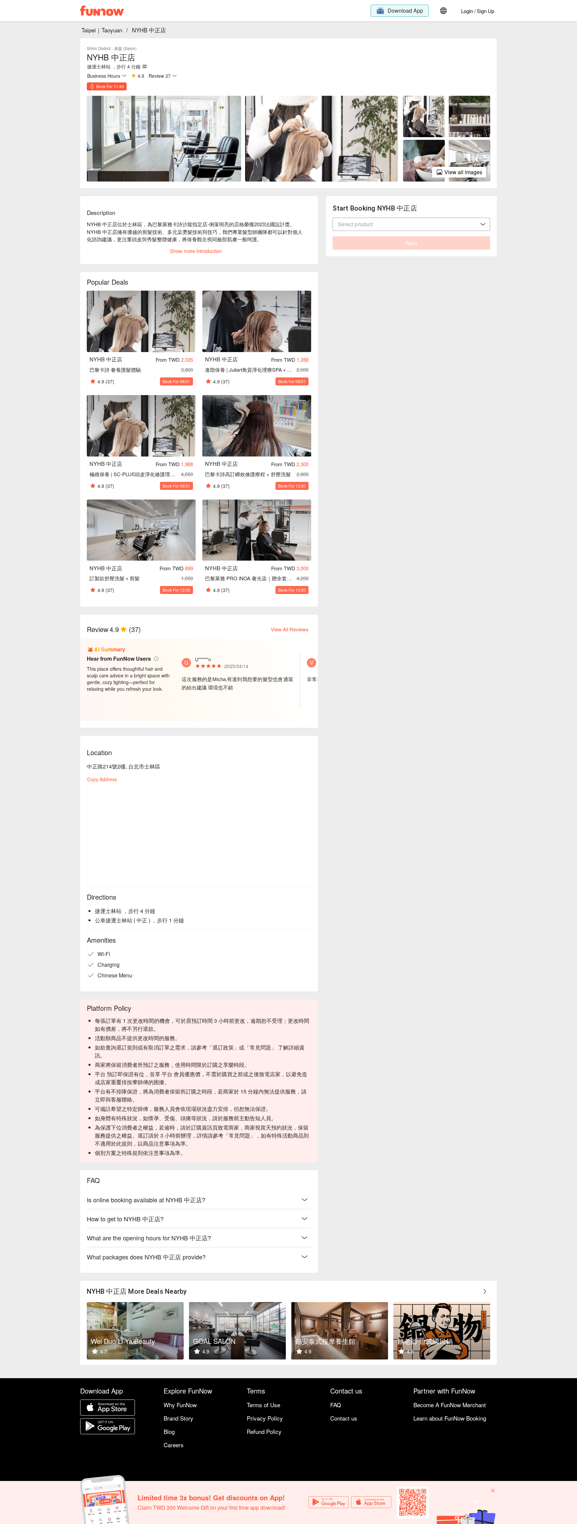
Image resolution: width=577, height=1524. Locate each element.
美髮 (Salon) (125, 48)
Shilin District (99, 48)
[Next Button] (484, 1291)
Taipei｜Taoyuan (101, 30)
